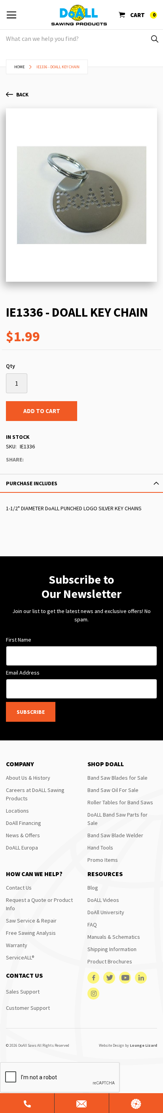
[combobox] (81, 39)
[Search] (154, 39)
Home (19, 66)
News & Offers (23, 835)
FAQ (92, 924)
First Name (18, 639)
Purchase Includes (31, 483)
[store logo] (79, 15)
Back (22, 94)
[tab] (81, 483)
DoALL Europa (22, 847)
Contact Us (19, 887)
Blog (92, 887)
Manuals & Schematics (113, 936)
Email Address (23, 672)
